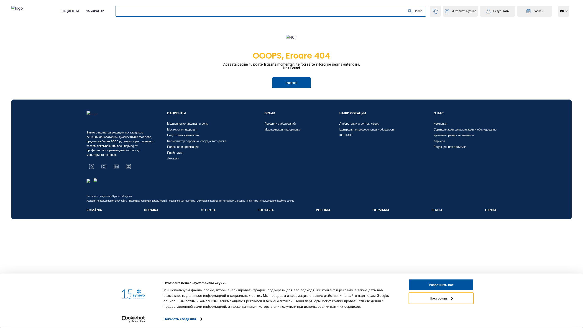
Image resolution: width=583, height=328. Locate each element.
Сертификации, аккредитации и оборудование (465, 129)
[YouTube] (128, 166)
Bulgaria (266, 210)
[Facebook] (92, 166)
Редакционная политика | (182, 200)
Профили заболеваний (280, 123)
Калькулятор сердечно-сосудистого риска (196, 141)
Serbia (437, 210)
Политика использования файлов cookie (270, 200)
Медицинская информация (282, 129)
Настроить (438, 298)
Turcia (490, 210)
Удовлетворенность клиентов (454, 135)
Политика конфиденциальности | (148, 200)
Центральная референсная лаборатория (367, 129)
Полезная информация (183, 147)
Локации (173, 158)
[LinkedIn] (116, 166)
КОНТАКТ (346, 135)
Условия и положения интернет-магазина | (222, 200)
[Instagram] (104, 166)
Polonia (323, 210)
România (94, 210)
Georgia (208, 210)
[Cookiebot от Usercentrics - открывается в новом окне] (133, 319)
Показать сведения (180, 319)
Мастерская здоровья (182, 129)
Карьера (439, 141)
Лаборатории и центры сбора (359, 123)
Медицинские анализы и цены (187, 123)
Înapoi (291, 82)
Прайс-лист (175, 153)
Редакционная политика (450, 147)
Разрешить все (441, 285)
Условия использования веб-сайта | (107, 200)
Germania (380, 210)
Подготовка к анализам (183, 135)
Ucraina (151, 210)
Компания (440, 123)
